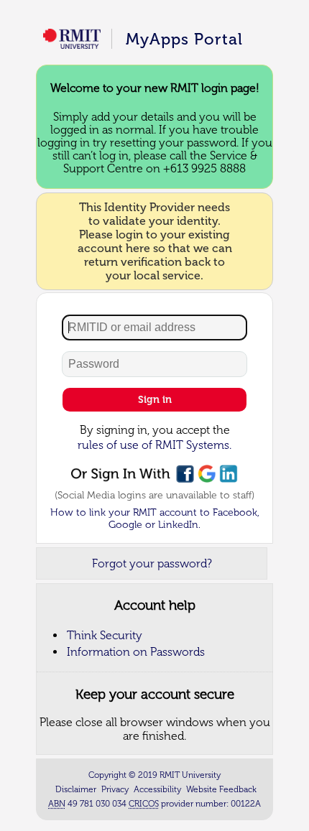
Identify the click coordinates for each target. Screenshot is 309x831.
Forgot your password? (152, 563)
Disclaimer (75, 789)
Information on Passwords (136, 652)
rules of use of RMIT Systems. (154, 445)
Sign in (155, 400)
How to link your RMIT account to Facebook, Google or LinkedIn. (154, 518)
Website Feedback (221, 789)
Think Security (104, 635)
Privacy (115, 789)
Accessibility (157, 789)
